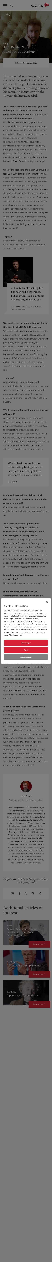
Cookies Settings (25, 657)
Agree (26, 650)
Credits (12, 629)
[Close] (47, 602)
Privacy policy (26, 629)
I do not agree (26, 643)
